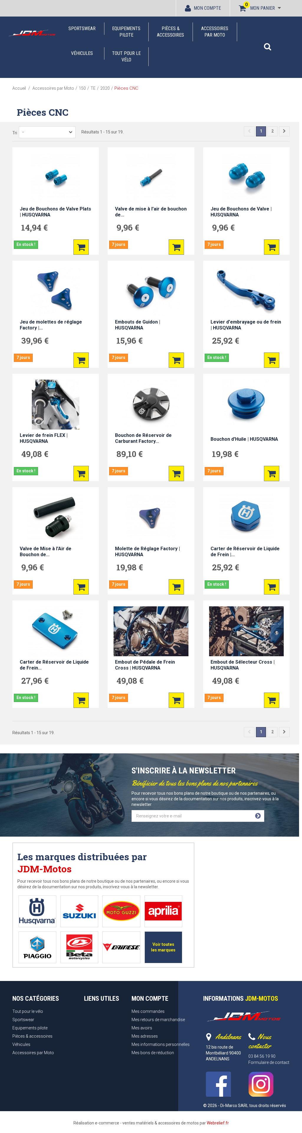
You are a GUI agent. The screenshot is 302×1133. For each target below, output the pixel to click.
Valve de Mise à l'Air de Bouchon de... (45, 551)
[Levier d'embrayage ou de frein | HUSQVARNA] (246, 291)
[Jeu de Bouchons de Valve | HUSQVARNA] (246, 178)
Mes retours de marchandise (158, 1019)
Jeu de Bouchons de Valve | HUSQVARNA (241, 212)
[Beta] (79, 947)
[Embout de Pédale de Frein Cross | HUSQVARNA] (151, 631)
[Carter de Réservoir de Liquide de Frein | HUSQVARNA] (246, 518)
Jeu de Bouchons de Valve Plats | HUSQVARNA (55, 212)
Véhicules (82, 53)
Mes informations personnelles (161, 1044)
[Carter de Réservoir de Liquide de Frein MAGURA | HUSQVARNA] (55, 631)
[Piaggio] (37, 947)
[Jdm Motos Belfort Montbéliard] (32, 32)
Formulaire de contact (268, 1062)
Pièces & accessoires (170, 32)
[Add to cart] (81, 247)
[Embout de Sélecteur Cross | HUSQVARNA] (246, 631)
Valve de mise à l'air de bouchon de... (151, 212)
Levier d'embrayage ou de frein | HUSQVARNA (246, 325)
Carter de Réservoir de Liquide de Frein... (54, 665)
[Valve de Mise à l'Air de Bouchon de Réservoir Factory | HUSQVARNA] (55, 518)
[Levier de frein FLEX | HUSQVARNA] (55, 405)
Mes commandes (148, 1011)
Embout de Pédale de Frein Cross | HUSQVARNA (145, 665)
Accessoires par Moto (214, 32)
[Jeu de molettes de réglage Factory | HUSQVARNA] (55, 291)
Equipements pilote (126, 32)
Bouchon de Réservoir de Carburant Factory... (143, 438)
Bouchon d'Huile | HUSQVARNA (244, 439)
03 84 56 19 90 (261, 1056)
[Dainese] (121, 947)
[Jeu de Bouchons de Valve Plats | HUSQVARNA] (55, 178)
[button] (267, 44)
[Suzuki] (79, 911)
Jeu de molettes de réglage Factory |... (51, 325)
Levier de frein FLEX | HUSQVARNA (44, 438)
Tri (14, 132)
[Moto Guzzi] (121, 911)
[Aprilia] (163, 911)
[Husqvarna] (37, 911)
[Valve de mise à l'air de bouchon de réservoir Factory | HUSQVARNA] (151, 178)
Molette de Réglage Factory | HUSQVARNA (147, 551)
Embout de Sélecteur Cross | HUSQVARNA (243, 665)
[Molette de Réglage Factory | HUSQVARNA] (151, 518)
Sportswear (82, 28)
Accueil (19, 88)
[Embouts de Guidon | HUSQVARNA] (151, 291)
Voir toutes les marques (163, 947)
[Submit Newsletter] (257, 816)
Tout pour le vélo (126, 56)
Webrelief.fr (218, 1123)
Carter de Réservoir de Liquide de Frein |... (245, 551)
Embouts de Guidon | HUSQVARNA (137, 325)
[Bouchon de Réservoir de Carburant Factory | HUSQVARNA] (151, 405)
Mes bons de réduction (153, 1052)
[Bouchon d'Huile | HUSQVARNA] (246, 405)
